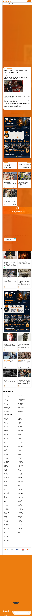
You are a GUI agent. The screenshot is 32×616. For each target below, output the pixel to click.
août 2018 (19, 418)
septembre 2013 (20, 497)
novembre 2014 (20, 478)
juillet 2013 (19, 500)
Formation (19, 395)
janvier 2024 (5, 458)
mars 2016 (19, 457)
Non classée (19, 400)
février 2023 (5, 473)
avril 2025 (5, 438)
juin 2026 (5, 419)
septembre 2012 (20, 513)
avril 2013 (19, 504)
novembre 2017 (20, 430)
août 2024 (5, 449)
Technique (19, 408)
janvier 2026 (5, 426)
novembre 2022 (6, 477)
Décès (4, 403)
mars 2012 (19, 521)
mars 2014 (19, 489)
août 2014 (19, 482)
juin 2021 (5, 500)
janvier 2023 (5, 474)
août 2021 (5, 497)
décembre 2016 (20, 445)
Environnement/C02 (6, 407)
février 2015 (19, 474)
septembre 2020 (6, 512)
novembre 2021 (6, 493)
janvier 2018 (19, 427)
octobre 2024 (5, 446)
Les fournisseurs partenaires (21, 399)
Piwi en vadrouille (9, 68)
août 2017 (19, 434)
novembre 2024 (6, 445)
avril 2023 (5, 470)
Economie (5, 404)
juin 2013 (19, 501)
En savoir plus (5, 615)
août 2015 (19, 466)
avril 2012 (19, 520)
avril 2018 (19, 423)
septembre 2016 (20, 449)
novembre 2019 (6, 525)
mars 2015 (19, 473)
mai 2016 (19, 454)
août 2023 (5, 465)
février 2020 (5, 521)
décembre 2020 (6, 508)
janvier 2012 (19, 524)
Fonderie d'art (5, 411)
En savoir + (16, 602)
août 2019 (5, 529)
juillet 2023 (5, 466)
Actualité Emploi (6, 396)
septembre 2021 (6, 496)
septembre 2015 (20, 465)
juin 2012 (19, 517)
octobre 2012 (19, 512)
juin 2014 (19, 485)
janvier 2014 (19, 492)
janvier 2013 (19, 508)
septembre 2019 (6, 528)
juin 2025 (5, 435)
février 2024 (5, 457)
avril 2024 (5, 454)
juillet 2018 (19, 419)
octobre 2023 (5, 462)
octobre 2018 (5, 543)
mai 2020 (5, 517)
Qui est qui (19, 404)
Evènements (5, 408)
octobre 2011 (19, 528)
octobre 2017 (19, 431)
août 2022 (5, 481)
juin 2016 (19, 453)
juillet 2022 (5, 482)
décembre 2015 (20, 461)
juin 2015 (19, 469)
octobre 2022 (5, 478)
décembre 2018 (6, 540)
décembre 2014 (20, 477)
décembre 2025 (6, 427)
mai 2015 (19, 470)
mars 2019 (5, 536)
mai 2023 (5, 469)
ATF (4, 399)
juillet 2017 (19, 435)
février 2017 (19, 442)
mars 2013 (19, 505)
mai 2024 (5, 453)
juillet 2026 (5, 418)
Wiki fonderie (19, 411)
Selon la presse (20, 407)
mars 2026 (5, 423)
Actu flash (5, 395)
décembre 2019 (6, 524)
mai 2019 (5, 533)
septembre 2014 (20, 481)
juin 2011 (19, 533)
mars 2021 (5, 504)
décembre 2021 (6, 492)
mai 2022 (5, 485)
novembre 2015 (20, 462)
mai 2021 (5, 501)
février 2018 (19, 426)
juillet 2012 (19, 516)
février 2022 (5, 489)
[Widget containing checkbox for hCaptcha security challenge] (10, 239)
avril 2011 (19, 536)
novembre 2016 (20, 446)
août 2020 (5, 513)
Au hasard (5, 400)
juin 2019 (5, 532)
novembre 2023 (6, 461)
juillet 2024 (5, 450)
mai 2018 (19, 422)
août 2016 (19, 450)
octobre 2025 (5, 430)
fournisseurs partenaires (21, 396)
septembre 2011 (20, 529)
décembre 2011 (20, 525)
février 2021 (5, 505)
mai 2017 (19, 438)
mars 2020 (5, 520)
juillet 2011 (19, 532)
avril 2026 (5, 422)
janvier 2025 (5, 442)
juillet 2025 (5, 434)
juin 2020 (5, 516)
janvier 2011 (19, 540)
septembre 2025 (6, 431)
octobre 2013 (19, 496)
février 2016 (19, 458)
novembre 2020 (6, 509)
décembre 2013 (20, 493)
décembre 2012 (20, 509)
